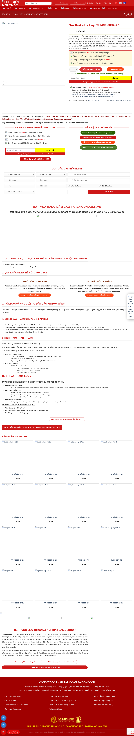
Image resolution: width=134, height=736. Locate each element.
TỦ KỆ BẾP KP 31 (83, 474)
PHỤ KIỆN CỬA (81, 8)
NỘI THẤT (54, 8)
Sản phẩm (19, 14)
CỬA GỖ (8, 8)
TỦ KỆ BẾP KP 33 (50, 474)
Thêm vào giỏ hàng (91, 69)
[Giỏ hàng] (126, 8)
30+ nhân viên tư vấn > (105, 96)
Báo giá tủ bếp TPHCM (117, 100)
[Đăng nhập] (122, 8)
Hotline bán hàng (63, 3)
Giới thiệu (90, 3)
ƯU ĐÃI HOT (97, 8)
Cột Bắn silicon (107, 186)
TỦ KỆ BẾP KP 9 (83, 560)
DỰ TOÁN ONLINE (111, 8)
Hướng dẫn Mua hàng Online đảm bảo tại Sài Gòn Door (93, 94)
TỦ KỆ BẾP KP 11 (18, 603)
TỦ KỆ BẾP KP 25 (50, 603)
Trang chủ (7, 14)
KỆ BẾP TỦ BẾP (42, 14)
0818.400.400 (13, 732)
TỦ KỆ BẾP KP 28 (116, 517)
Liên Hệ (111, 3)
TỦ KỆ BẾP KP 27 (17, 474)
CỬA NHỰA (21, 8)
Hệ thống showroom (79, 3)
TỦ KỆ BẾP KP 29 (83, 517)
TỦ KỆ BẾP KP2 (116, 560)
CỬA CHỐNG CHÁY (38, 8)
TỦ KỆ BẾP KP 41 (116, 474)
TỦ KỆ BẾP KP (83, 603)
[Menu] (130, 8)
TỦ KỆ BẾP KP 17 (17, 517)
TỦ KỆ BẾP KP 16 (17, 560)
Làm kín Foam (76, 186)
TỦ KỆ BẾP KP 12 (50, 517)
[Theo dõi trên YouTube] (130, 3)
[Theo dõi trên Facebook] (128, 3)
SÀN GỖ (66, 8)
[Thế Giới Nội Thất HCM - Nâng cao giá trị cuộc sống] (12, 3)
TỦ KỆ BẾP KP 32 (116, 603)
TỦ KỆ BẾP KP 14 (50, 560)
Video (105, 3)
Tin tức (98, 3)
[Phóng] (5, 83)
